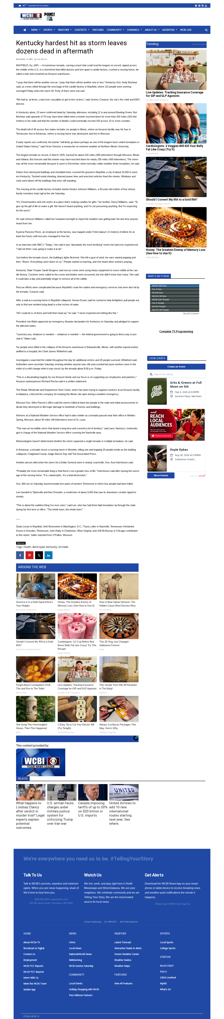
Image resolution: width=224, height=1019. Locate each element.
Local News (75, 948)
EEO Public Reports (129, 921)
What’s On (165, 989)
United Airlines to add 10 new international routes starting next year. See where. (122, 813)
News (34, 29)
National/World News (80, 954)
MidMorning (75, 959)
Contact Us (29, 954)
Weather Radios (122, 959)
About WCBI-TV (31, 942)
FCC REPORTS (110, 921)
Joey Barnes (42, 59)
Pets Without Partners (80, 995)
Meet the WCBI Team (35, 983)
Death (27, 547)
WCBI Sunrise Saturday (81, 965)
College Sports (167, 948)
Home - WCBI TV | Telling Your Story (38, 17)
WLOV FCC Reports (33, 971)
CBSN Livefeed (168, 977)
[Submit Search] (206, 30)
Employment (30, 959)
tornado (63, 547)
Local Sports (166, 942)
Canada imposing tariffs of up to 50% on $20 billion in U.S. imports (93, 809)
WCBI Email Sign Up (179, 904)
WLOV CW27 (166, 965)
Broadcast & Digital (33, 948)
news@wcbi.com (59, 899)
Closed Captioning (92, 921)
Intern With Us (31, 977)
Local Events (75, 983)
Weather (63, 29)
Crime (72, 942)
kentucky (51, 547)
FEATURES (98, 29)
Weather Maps (122, 965)
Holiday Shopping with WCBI (84, 989)
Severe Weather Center (126, 954)
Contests (81, 29)
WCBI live (185, 29)
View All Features (123, 983)
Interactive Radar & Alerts (128, 948)
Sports (47, 29)
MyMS (163, 983)
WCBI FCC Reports (33, 965)
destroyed (38, 547)
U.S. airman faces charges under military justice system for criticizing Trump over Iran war (60, 813)
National (21, 543)
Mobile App (161, 904)
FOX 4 (163, 971)
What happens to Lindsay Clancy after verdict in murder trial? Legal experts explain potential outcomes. (30, 815)
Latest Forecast (122, 942)
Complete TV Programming (176, 331)
